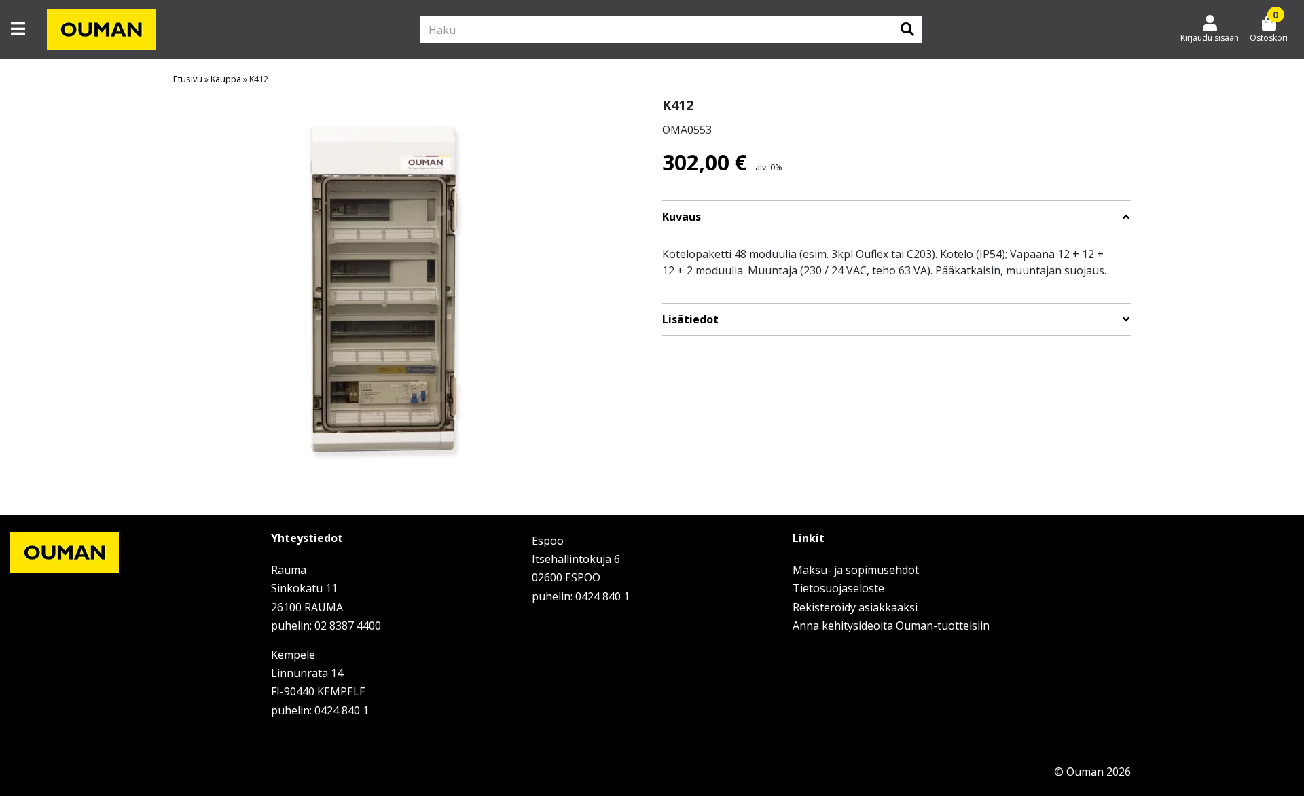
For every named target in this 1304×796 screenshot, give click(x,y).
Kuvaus (681, 217)
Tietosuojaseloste (838, 588)
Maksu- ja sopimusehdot (856, 569)
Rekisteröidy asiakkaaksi (855, 607)
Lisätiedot (690, 319)
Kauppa (226, 79)
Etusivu (187, 79)
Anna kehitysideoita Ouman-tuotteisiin (891, 625)
